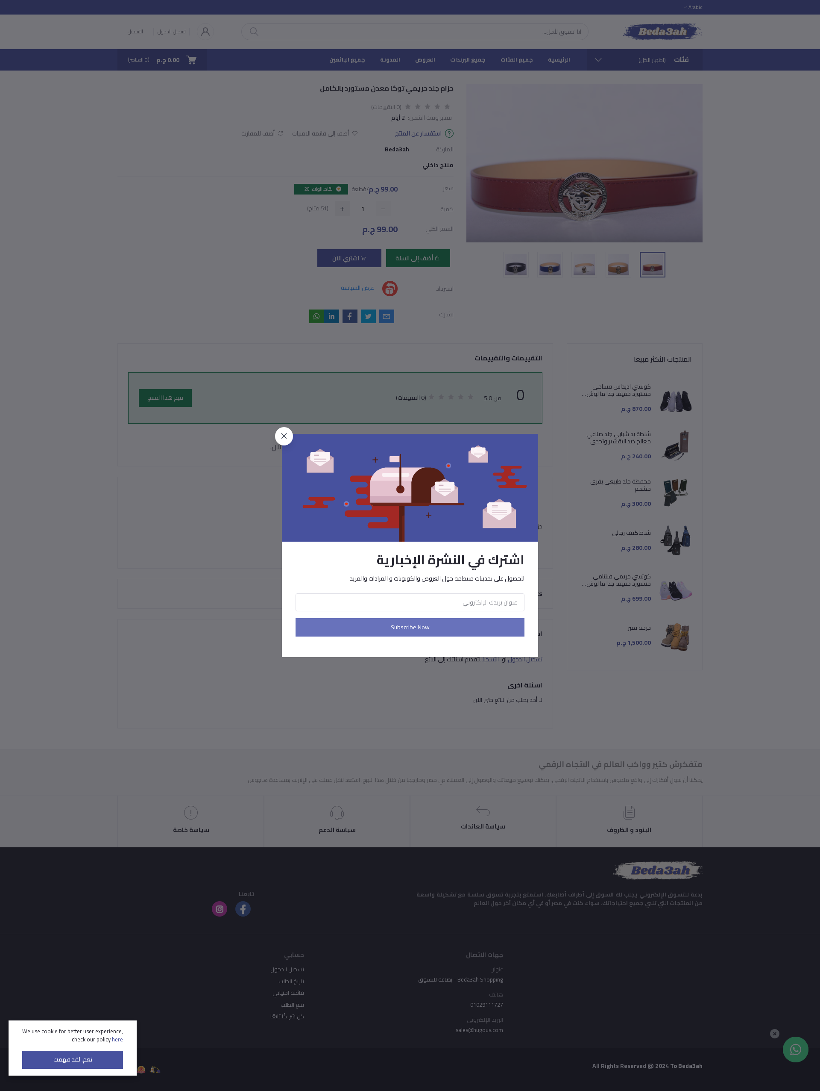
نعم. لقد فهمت (72, 1059)
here (117, 1039)
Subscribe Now (410, 627)
